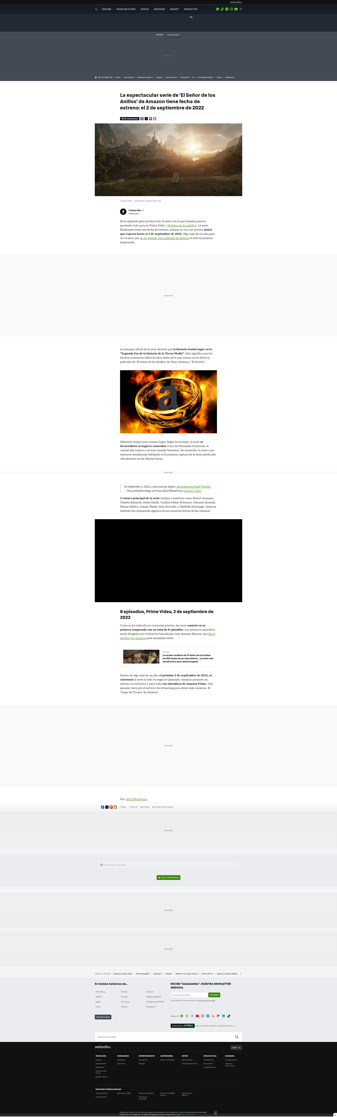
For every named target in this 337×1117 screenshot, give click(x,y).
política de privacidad (206, 1000)
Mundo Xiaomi (101, 1076)
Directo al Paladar (167, 1060)
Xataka (98, 1060)
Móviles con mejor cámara (187, 973)
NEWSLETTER (190, 9)
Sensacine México (146, 1093)
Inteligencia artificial (155, 1001)
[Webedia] (236, 2)
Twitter (240, 9)
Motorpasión (187, 1060)
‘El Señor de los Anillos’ (182, 225)
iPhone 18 (185, 77)
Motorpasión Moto (189, 1063)
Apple (98, 1001)
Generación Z (171, 77)
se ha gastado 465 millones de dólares (164, 238)
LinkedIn (223, 1015)
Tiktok (222, 9)
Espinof (142, 1063)
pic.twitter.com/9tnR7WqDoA (193, 486)
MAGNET (174, 9)
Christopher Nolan (205, 77)
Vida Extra (121, 1063)
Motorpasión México (187, 1094)
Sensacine (143, 1060)
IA (193, 77)
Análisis (124, 991)
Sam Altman (129, 77)
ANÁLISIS (106, 9)
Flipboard (150, 118)
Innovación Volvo (173, 35)
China (118, 77)
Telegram (226, 9)
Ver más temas (103, 1017)
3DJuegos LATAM (124, 1093)
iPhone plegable (143, 973)
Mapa (219, 77)
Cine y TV (134, 807)
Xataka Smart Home (101, 1072)
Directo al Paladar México (167, 1094)
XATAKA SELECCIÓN (125, 9)
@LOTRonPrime (136, 799)
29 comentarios (131, 118)
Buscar (236, 1037)
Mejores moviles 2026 (123, 973)
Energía (124, 996)
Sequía (159, 77)
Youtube (236, 9)
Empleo (124, 1006)
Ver (170, 877)
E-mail (154, 118)
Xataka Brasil (101, 1097)
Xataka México (102, 1093)
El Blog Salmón (231, 1060)
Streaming (100, 991)
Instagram (231, 9)
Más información (188, 1114)
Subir (234, 1047)
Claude (169, 973)
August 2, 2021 (192, 491)
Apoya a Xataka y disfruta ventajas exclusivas (214, 1026)
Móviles (99, 996)
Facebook (142, 118)
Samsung (125, 1001)
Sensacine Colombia (143, 1098)
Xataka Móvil (101, 1063)
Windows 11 (151, 1006)
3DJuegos (121, 1060)
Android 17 (157, 973)
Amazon (146, 807)
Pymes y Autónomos (230, 1064)
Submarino (229, 77)
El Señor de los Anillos (164, 807)
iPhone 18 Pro (207, 973)
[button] (136, 210)
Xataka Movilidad (153, 996)
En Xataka (166, 652)
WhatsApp (217, 9)
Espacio (149, 991)
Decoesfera (208, 1063)
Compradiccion (210, 1067)
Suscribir (214, 995)
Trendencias (209, 1060)
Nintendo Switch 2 (145, 77)
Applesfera (100, 1067)
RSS (213, 1015)
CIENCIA (145, 9)
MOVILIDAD (159, 9)
